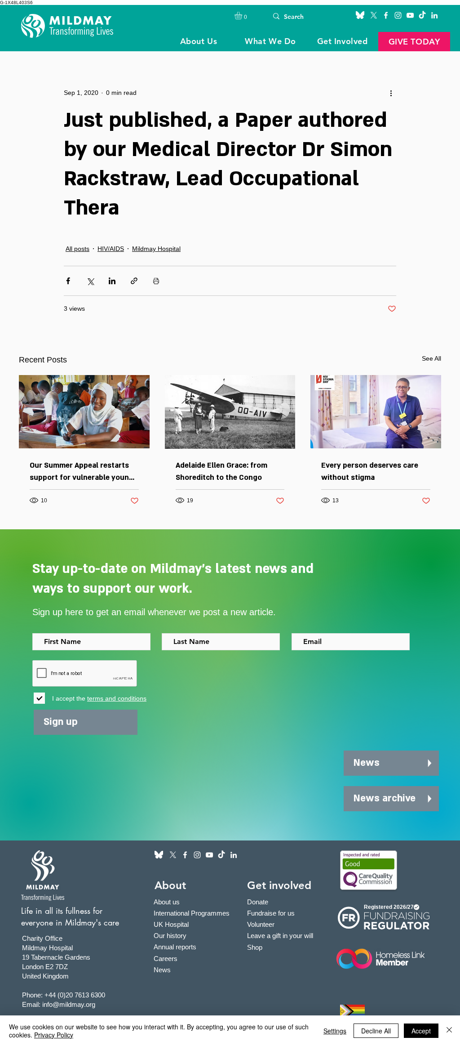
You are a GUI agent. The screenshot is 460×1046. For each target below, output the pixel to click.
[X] (373, 15)
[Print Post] (156, 281)
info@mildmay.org (68, 1004)
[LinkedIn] (434, 15)
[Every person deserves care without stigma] (375, 411)
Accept (421, 1030)
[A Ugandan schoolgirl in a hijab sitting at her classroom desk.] (84, 411)
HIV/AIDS (110, 248)
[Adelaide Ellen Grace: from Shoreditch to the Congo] (230, 412)
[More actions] (390, 92)
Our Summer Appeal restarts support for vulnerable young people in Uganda (81, 472)
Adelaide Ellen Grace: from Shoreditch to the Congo (221, 471)
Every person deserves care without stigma (369, 471)
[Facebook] (385, 15)
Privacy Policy (53, 1034)
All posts (77, 248)
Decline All (376, 1030)
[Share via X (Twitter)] (90, 281)
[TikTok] (422, 15)
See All (431, 358)
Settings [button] (334, 1030)
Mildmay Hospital (156, 248)
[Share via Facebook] (68, 281)
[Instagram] (398, 15)
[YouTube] (410, 15)
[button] (242, 15)
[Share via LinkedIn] (112, 281)
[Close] (449, 1031)
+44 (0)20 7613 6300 (74, 995)
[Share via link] (134, 281)
